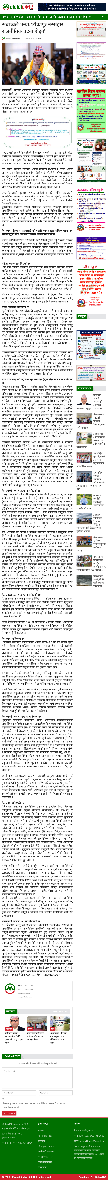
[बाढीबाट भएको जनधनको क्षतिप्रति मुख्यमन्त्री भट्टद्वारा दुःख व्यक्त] (15, 1023)
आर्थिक (53, 17)
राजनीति (37, 17)
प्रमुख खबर (9, 1029)
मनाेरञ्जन (70, 17)
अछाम (30, 1029)
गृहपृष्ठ (5, 17)
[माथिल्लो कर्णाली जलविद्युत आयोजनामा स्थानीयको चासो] (84, 499)
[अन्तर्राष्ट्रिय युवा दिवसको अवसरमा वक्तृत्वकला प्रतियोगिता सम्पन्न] (84, 457)
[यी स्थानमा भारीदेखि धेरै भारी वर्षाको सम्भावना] (84, 580)
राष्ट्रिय (29, 17)
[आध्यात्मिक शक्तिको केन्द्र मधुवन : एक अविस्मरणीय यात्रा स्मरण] (60, 1023)
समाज (45, 17)
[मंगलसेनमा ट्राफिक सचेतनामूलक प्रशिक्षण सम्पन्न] (84, 541)
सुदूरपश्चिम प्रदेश (16, 17)
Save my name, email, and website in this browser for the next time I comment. (35, 1105)
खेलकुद (61, 17)
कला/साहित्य (81, 17)
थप (90, 17)
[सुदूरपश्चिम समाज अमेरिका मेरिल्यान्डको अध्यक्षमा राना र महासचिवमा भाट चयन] (84, 476)
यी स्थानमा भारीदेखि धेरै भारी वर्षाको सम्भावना (98, 581)
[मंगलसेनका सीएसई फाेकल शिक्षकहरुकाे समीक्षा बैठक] (37, 1023)
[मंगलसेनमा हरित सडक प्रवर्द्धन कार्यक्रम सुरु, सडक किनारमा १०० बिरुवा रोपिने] (84, 561)
